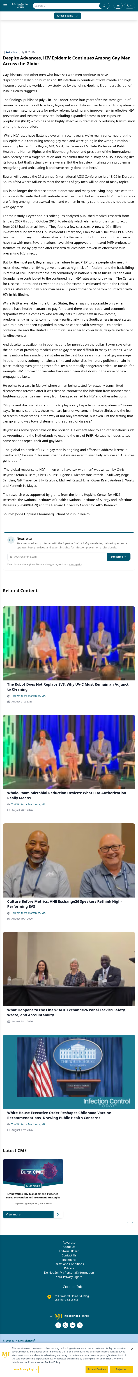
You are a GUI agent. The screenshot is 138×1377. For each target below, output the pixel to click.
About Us (69, 1247)
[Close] (132, 1349)
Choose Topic (65, 15)
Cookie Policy (52, 1362)
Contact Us (69, 1255)
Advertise (69, 1242)
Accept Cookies (97, 1369)
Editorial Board (69, 1251)
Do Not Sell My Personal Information (69, 1273)
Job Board (69, 1260)
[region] (69, 1360)
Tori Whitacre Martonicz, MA (28, 695)
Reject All (121, 1369)
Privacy (69, 1268)
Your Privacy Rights (69, 1277)
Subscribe (117, 556)
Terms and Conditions (69, 1264)
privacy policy (75, 564)
